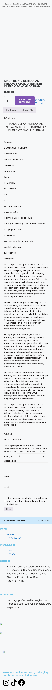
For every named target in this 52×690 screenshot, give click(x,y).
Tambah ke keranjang (25, 100)
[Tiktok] (13, 682)
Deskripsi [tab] (11, 110)
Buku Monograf (19, 4)
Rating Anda (10, 456)
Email (7, 487)
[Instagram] (6, 682)
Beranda (8, 4)
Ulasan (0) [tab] (27, 110)
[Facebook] (21, 682)
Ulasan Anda (11, 460)
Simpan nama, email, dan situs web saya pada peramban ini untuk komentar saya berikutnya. (27, 501)
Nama (8, 476)
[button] (41, 101)
